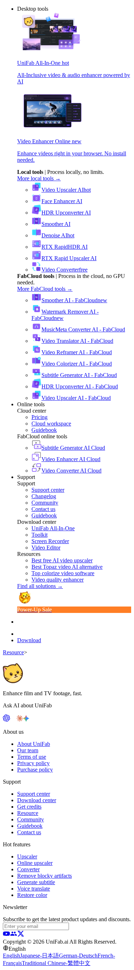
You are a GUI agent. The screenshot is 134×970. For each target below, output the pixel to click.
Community (30, 819)
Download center (36, 800)
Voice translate (33, 889)
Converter (28, 869)
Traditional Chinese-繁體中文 (56, 963)
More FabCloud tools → (45, 289)
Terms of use (31, 757)
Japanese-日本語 (39, 956)
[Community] (13, 935)
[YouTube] (6, 935)
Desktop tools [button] (32, 9)
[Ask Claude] (19, 720)
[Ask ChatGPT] (6, 720)
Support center (33, 794)
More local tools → (39, 178)
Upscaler (27, 856)
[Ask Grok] (32, 720)
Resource (13, 652)
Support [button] (26, 477)
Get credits (29, 807)
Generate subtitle (36, 882)
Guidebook (30, 826)
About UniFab (33, 744)
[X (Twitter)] (20, 935)
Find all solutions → (40, 586)
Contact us (29, 832)
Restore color (32, 895)
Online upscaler (35, 863)
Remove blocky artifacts (44, 876)
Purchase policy (35, 770)
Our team (27, 750)
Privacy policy (33, 763)
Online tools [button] (31, 404)
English (11, 956)
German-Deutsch (78, 956)
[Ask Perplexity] (13, 720)
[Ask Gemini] (26, 720)
